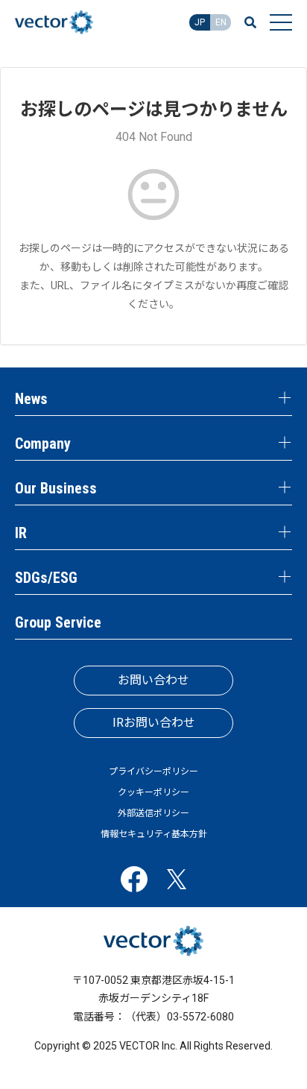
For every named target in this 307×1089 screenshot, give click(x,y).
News (31, 399)
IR (21, 533)
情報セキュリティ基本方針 (154, 834)
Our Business (56, 488)
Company (43, 443)
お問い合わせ (153, 680)
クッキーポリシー (153, 792)
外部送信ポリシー (153, 813)
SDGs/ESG (46, 578)
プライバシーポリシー (153, 771)
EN (221, 22)
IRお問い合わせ (154, 723)
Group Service (58, 622)
